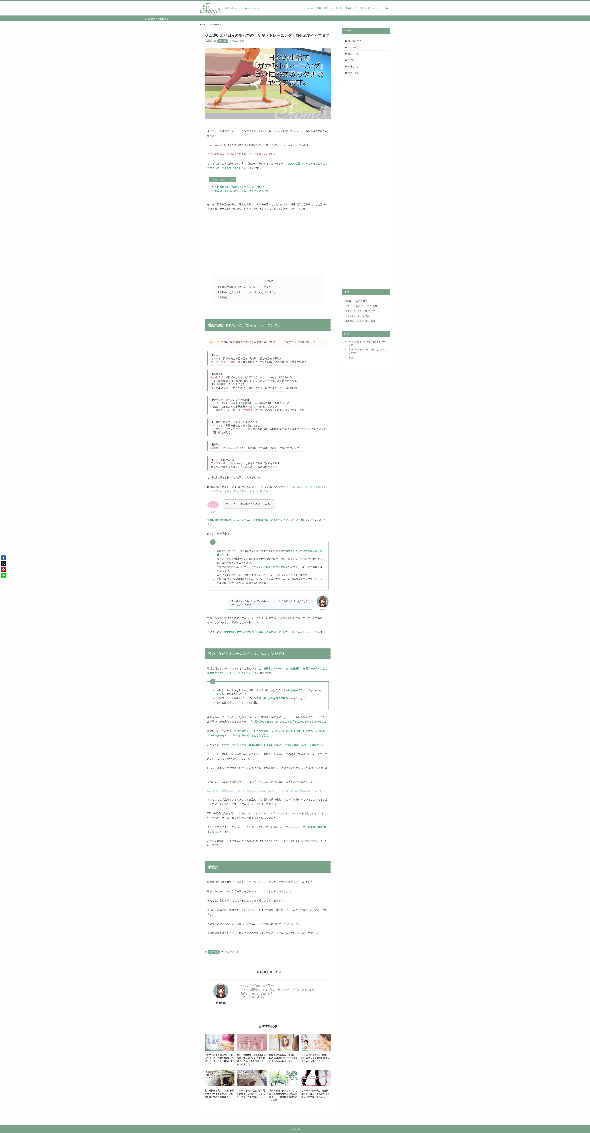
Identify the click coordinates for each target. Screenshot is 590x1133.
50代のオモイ (354, 40)
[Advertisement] (268, 242)
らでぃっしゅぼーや (354, 305)
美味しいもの (354, 66)
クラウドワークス (353, 310)
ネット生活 (353, 47)
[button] (3, 557)
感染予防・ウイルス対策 (356, 321)
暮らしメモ (353, 53)
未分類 (351, 60)
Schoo (348, 300)
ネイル (366, 315)
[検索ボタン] (387, 8)
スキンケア (370, 310)
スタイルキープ (231, 952)
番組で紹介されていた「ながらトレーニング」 (247, 287)
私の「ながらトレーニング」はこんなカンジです (249, 292)
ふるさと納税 (361, 300)
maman (221, 1002)
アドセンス (372, 305)
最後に (225, 297)
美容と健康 (222, 41)
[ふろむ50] (211, 8)
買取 (373, 321)
